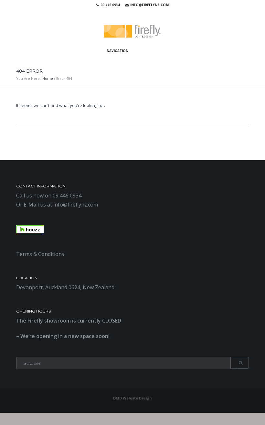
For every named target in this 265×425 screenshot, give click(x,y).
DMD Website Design (132, 398)
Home (47, 78)
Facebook (121, 13)
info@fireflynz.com (149, 5)
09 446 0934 (110, 5)
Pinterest (140, 13)
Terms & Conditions (40, 254)
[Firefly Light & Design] (132, 31)
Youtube (130, 13)
